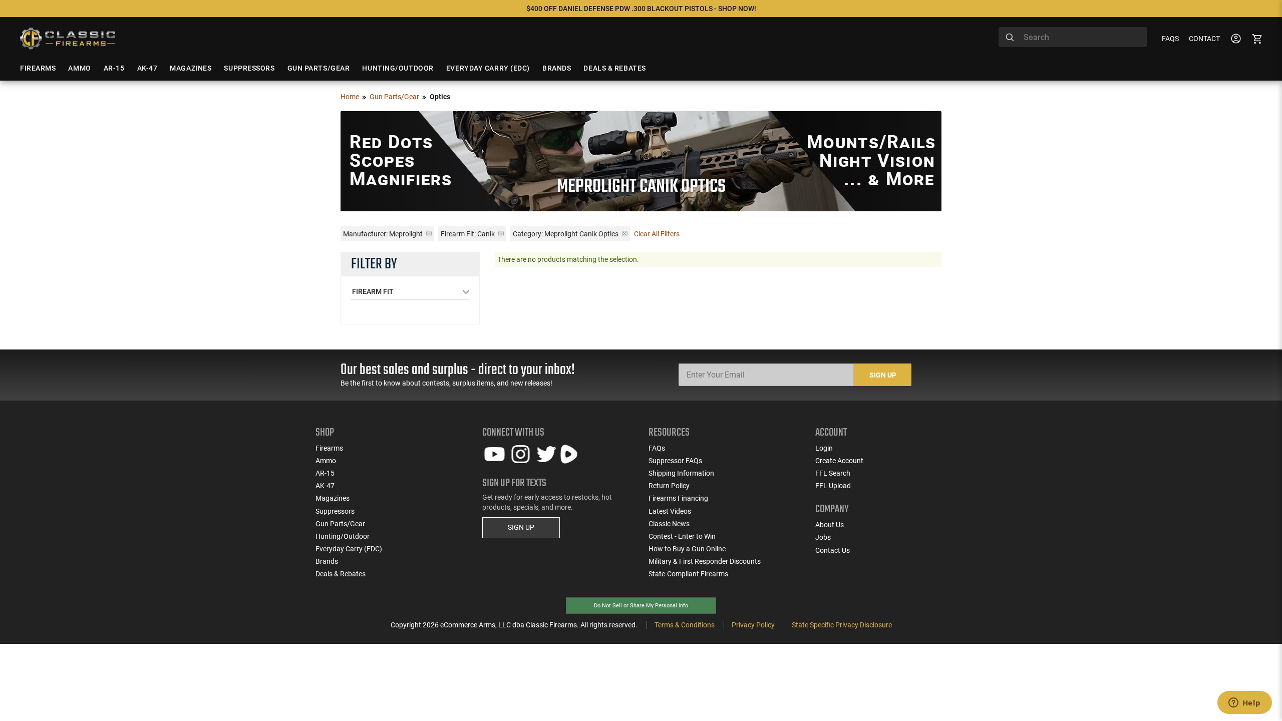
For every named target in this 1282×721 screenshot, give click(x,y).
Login (824, 448)
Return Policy (669, 486)
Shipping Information (681, 473)
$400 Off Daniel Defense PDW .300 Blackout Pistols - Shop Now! (641, 9)
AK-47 (325, 486)
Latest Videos (670, 511)
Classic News (669, 524)
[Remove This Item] (429, 233)
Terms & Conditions (685, 625)
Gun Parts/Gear (394, 97)
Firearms (329, 448)
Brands (326, 561)
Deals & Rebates (340, 574)
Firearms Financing (678, 498)
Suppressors (335, 511)
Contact (1204, 39)
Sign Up (882, 375)
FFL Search (832, 473)
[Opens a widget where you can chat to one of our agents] (1244, 703)
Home (350, 97)
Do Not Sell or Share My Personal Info (641, 605)
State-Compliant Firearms (688, 574)
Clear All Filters (657, 234)
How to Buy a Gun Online (687, 549)
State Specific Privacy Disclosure (842, 625)
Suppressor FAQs (675, 461)
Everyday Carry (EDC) (348, 549)
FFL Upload (833, 486)
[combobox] (1073, 37)
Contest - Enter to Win (682, 536)
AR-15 (325, 473)
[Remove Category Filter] (624, 233)
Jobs (823, 537)
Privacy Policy (753, 625)
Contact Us (832, 550)
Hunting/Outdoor (342, 536)
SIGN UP (521, 527)
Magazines (332, 498)
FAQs (1170, 39)
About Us (829, 525)
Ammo (325, 461)
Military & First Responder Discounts (705, 561)
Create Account (839, 461)
